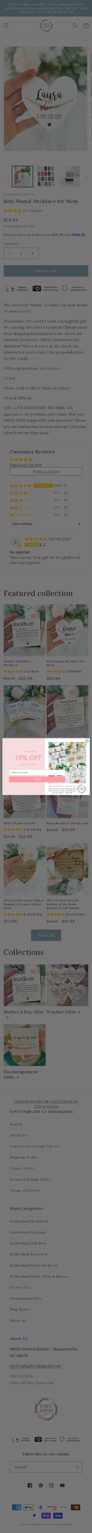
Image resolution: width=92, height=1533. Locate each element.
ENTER (36, 779)
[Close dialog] (87, 741)
